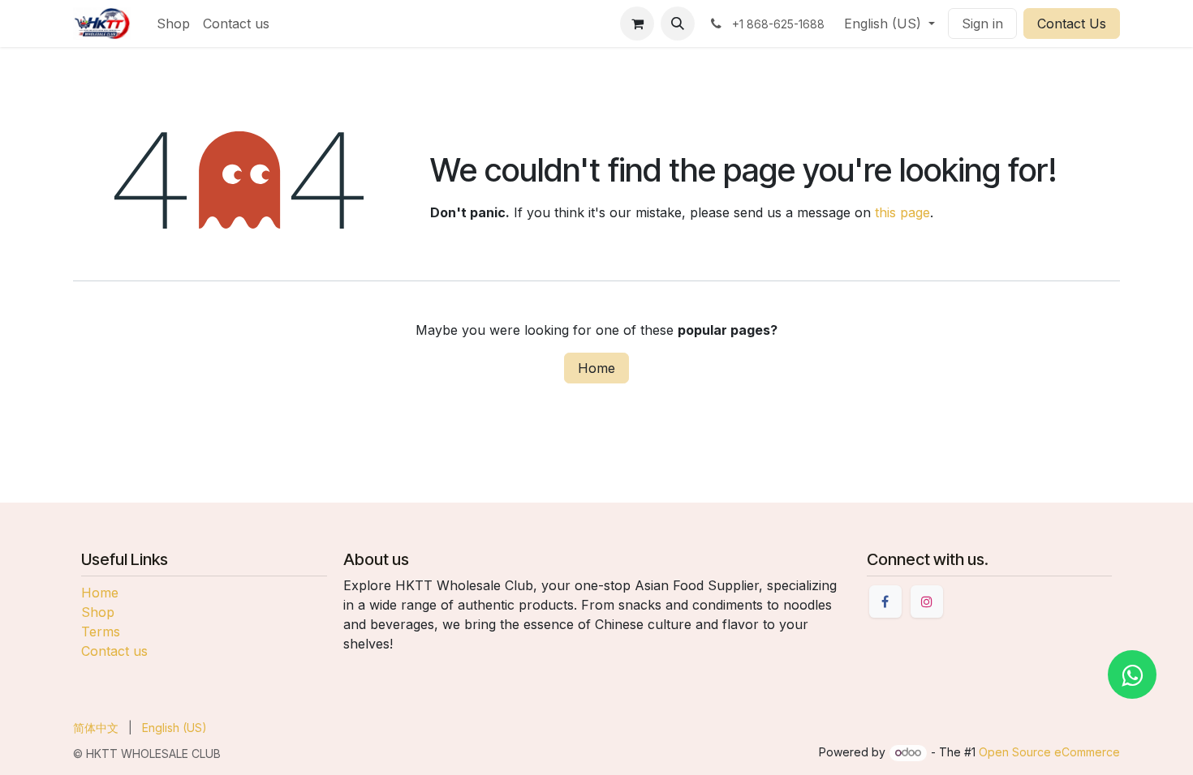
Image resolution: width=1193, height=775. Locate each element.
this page (902, 212)
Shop (97, 612)
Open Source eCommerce (1049, 752)
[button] (678, 23)
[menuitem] (173, 23)
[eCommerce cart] (637, 23)
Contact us (114, 651)
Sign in (982, 23)
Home (596, 368)
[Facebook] (885, 601)
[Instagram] (927, 601)
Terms (100, 631)
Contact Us (1071, 23)
